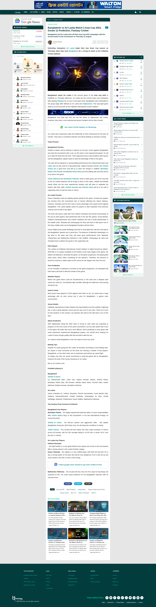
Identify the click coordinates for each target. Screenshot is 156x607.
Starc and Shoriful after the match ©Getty (135, 266)
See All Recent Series (29, 46)
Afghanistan (87, 104)
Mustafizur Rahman (71, 179)
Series (47, 585)
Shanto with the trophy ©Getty (134, 247)
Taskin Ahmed (53, 430)
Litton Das (52, 166)
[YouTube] (110, 597)
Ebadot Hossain (72, 187)
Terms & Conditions (95, 581)
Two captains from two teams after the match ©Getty (134, 227)
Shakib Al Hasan (54, 377)
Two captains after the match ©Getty (125, 221)
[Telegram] (138, 597)
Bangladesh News (72, 578)
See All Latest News (129, 194)
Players (77, 12)
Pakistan (60, 101)
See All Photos (129, 274)
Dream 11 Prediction (84, 493)
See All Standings (127, 113)
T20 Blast (26, 578)
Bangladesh (73, 51)
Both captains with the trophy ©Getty (134, 256)
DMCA (92, 578)
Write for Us (115, 581)
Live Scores (49, 575)
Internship (115, 585)
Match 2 (94, 493)
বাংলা (93, 12)
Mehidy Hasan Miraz (74, 172)
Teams (49, 12)
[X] (118, 597)
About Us (115, 575)
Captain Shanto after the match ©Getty (135, 237)
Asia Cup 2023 (60, 489)
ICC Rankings (85, 12)
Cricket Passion (57, 42)
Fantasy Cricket (57, 19)
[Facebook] (107, 597)
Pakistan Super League (29, 585)
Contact (115, 578)
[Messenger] (130, 597)
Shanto (96, 166)
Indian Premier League (29, 581)
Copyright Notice (94, 575)
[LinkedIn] (134, 597)
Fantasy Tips (71, 585)
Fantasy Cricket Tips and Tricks (96, 489)
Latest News (71, 575)
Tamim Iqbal (56, 415)
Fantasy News (81, 489)
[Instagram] (114, 597)
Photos (55, 12)
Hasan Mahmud (54, 179)
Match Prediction (71, 489)
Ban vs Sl (73, 493)
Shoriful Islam (87, 187)
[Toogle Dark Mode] (135, 12)
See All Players (29, 145)
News (43, 12)
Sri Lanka (70, 48)
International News (72, 581)
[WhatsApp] (126, 597)
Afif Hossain (58, 172)
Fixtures (48, 581)
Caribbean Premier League (30, 575)
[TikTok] (122, 597)
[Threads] (141, 597)
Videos (61, 12)
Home (25, 12)
